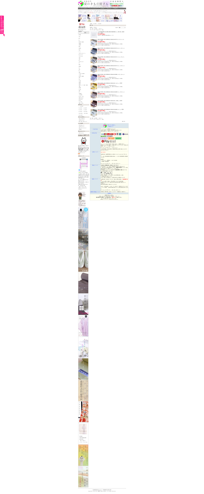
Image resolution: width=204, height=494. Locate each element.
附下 (79, 38)
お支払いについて (115, 147)
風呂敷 (80, 87)
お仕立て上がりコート (82, 53)
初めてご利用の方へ (82, 118)
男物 (79, 64)
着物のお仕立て (81, 97)
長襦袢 (80, 66)
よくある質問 (80, 123)
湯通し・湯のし (81, 103)
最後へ (103, 29)
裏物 (79, 90)
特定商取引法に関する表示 (107, 489)
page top (123, 121)
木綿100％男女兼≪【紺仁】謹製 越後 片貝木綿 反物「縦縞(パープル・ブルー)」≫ (111, 74)
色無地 (80, 48)
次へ (95, 29)
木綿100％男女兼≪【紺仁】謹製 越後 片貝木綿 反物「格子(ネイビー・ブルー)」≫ (111, 48)
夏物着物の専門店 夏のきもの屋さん (83, 7)
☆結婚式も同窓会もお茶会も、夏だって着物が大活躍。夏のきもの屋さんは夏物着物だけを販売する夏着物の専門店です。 (106, 7)
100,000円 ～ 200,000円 (83, 113)
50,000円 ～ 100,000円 (83, 111)
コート (80, 51)
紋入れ (80, 100)
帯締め (80, 82)
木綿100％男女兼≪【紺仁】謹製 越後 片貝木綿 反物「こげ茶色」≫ (108, 100)
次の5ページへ (98, 29)
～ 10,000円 (81, 106)
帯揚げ (80, 83)
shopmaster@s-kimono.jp (113, 199)
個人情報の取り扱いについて (97, 489)
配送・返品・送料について (83, 121)
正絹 (79, 57)
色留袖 (80, 44)
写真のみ (95, 27)
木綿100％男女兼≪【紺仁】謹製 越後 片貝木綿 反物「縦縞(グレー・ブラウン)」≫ (111, 91)
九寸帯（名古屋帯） (82, 73)
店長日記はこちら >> (81, 152)
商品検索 (80, 31)
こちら (105, 147)
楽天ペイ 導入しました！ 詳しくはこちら (82, 30)
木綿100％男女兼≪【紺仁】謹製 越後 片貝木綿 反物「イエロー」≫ (108, 83)
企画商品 (80, 93)
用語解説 (80, 129)
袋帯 (79, 72)
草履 (79, 86)
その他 (80, 89)
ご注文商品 (80, 94)
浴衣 (79, 79)
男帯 (79, 77)
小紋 (79, 36)
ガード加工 (80, 101)
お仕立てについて (81, 126)
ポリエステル (81, 56)
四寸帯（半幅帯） (81, 76)
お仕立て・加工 (81, 96)
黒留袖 (80, 43)
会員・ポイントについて (82, 127)
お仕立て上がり (81, 61)
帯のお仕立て (81, 99)
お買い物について (81, 125)
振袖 (79, 46)
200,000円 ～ (81, 115)
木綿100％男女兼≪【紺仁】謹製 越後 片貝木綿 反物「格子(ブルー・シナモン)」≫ (111, 65)
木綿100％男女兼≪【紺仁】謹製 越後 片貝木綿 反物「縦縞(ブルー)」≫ (109, 109)
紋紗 (79, 69)
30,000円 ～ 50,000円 (83, 109)
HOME (91, 23)
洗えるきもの (81, 54)
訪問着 (80, 34)
